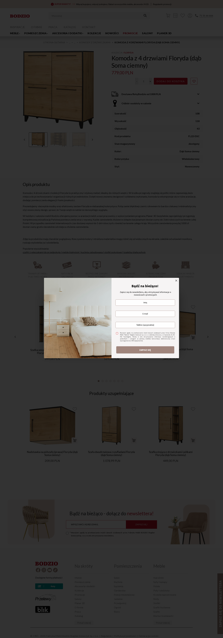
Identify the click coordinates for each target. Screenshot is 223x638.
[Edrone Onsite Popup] (111, 319)
